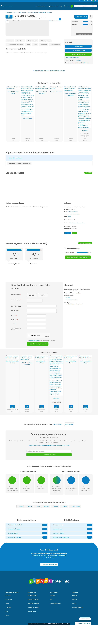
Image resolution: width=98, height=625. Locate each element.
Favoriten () (84, 623)
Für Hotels (8, 595)
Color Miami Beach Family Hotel (42, 361)
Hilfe (88, 0)
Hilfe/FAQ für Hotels (32, 595)
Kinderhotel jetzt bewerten (78, 257)
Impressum (52, 595)
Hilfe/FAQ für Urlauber (33, 599)
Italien (69, 216)
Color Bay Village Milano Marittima (12, 361)
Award (56, 6)
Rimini (83, 223)
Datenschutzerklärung (34, 340)
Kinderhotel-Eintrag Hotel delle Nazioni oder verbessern (56, 489)
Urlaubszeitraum (15, 294)
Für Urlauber (9, 599)
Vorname (13, 315)
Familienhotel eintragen (33, 607)
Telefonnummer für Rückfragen (16, 328)
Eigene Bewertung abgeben (86, 243)
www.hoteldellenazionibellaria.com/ (80, 62)
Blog (61, 6)
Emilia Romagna (75, 214)
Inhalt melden (69, 424)
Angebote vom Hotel (79, 50)
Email (13, 324)
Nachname (14, 319)
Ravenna (79, 223)
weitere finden (26, 488)
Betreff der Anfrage (16, 306)
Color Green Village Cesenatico (70, 94)
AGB (51, 599)
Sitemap (7, 615)
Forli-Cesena (73, 223)
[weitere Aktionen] (91, 17)
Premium (89, 84)
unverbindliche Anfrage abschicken (38, 344)
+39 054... (72, 60)
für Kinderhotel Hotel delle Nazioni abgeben (12, 488)
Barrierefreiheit (85, 618)
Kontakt (74, 233)
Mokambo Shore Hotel (56, 91)
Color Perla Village (27, 118)
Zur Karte (68, 297)
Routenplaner (89, 172)
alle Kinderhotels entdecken (50, 564)
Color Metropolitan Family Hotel (42, 92)
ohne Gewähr (58, 424)
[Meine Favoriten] (72, 6)
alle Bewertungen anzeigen (84, 34)
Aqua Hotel (85, 130)
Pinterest (65, 506)
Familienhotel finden (40, 6)
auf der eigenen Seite (71, 488)
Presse (7, 603)
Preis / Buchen (82, 17)
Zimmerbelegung (16, 300)
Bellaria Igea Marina (73, 211)
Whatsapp (46, 506)
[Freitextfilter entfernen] (93, 6)
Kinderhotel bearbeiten (33, 603)
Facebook (29, 506)
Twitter (38, 506)
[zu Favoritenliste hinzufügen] (7, 22)
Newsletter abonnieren (77, 607)
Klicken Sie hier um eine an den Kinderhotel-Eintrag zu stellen (49, 445)
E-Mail (21, 506)
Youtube (74, 603)
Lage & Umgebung (15, 158)
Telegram (56, 506)
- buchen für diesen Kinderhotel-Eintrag (85, 488)
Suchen (96, 6)
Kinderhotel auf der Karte (72, 57)
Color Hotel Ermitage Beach (13, 92)
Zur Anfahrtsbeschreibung (72, 299)
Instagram (74, 599)
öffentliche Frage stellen (50, 454)
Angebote (50, 6)
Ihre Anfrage (14, 310)
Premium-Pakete (32, 611)
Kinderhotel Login (83, 0)
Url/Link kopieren (76, 506)
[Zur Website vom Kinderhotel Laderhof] (49, 70)
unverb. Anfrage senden (79, 54)
